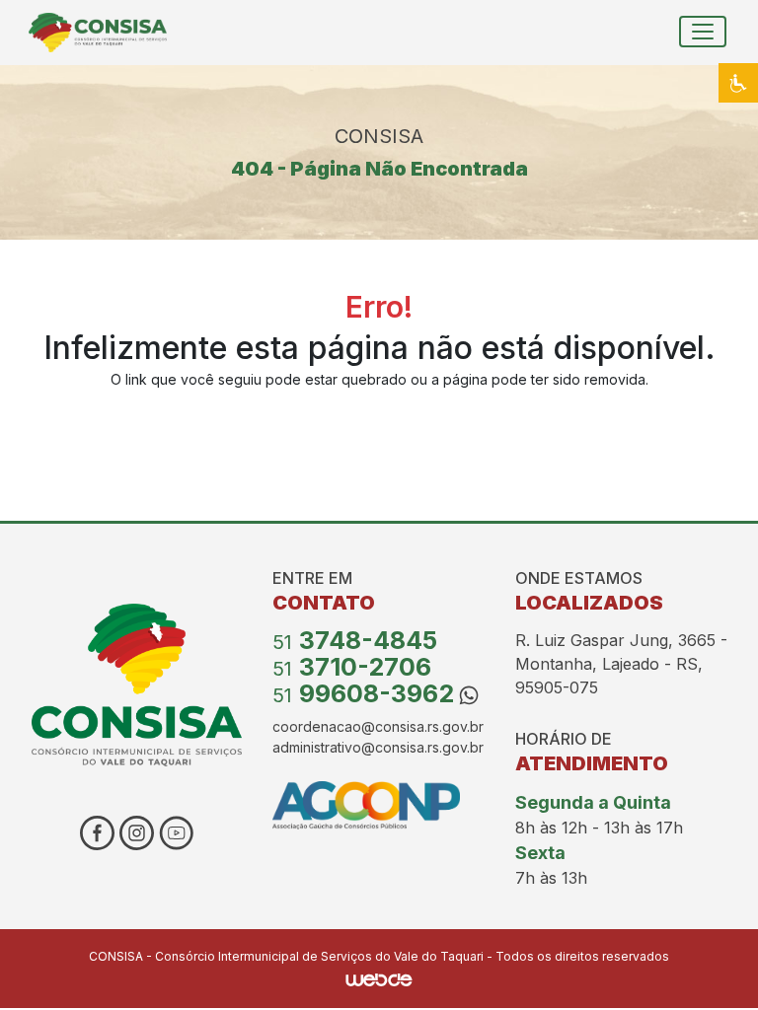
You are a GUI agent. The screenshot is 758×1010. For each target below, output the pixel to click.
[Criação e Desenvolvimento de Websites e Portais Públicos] (379, 977)
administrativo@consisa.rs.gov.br (378, 747)
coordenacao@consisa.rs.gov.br (378, 726)
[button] (738, 83)
